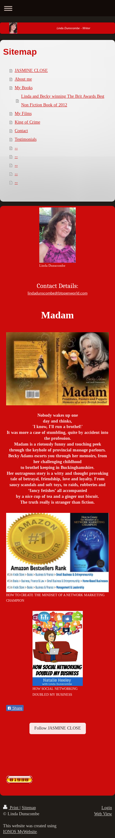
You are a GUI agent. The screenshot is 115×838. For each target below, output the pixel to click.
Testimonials (25, 139)
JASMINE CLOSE (31, 70)
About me (23, 79)
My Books (24, 87)
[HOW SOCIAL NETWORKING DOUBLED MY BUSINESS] (58, 648)
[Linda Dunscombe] (57, 235)
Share (16, 708)
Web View (103, 814)
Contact (21, 130)
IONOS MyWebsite (20, 831)
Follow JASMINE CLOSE (57, 728)
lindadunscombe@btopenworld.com (57, 293)
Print (14, 807)
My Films (23, 113)
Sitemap (29, 807)
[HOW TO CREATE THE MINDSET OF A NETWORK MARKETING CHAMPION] (57, 552)
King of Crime (27, 122)
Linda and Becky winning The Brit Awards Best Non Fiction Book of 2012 (62, 100)
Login (107, 807)
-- (16, 148)
